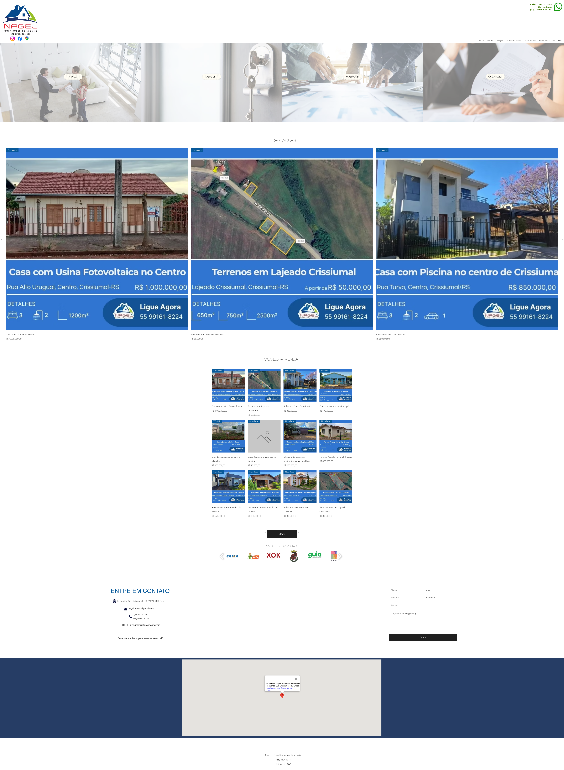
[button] (233, 556)
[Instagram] (12, 39)
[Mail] (125, 609)
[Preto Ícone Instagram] (123, 625)
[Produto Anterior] (2, 239)
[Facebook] (20, 39)
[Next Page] (298, 532)
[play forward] (339, 556)
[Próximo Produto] (562, 239)
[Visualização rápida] (335, 486)
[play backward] (222, 556)
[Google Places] (27, 39)
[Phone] (130, 617)
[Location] (114, 601)
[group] (282, 244)
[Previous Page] (266, 532)
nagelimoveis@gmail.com (141, 608)
